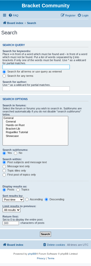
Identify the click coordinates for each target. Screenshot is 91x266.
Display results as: (15, 186)
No (20, 152)
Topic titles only (16, 170)
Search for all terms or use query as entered (34, 71)
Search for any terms (20, 75)
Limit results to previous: (19, 206)
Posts (10, 189)
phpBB (32, 253)
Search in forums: (14, 105)
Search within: (12, 159)
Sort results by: (13, 195)
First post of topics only (21, 174)
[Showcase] (35, 136)
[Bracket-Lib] (35, 129)
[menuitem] (13, 15)
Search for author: (15, 81)
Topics (24, 189)
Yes (9, 152)
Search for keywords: (17, 51)
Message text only (18, 166)
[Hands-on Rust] (35, 125)
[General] (35, 118)
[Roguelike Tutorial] (35, 132)
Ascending (36, 199)
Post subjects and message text (27, 162)
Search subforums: (15, 149)
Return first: (11, 216)
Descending (56, 199)
